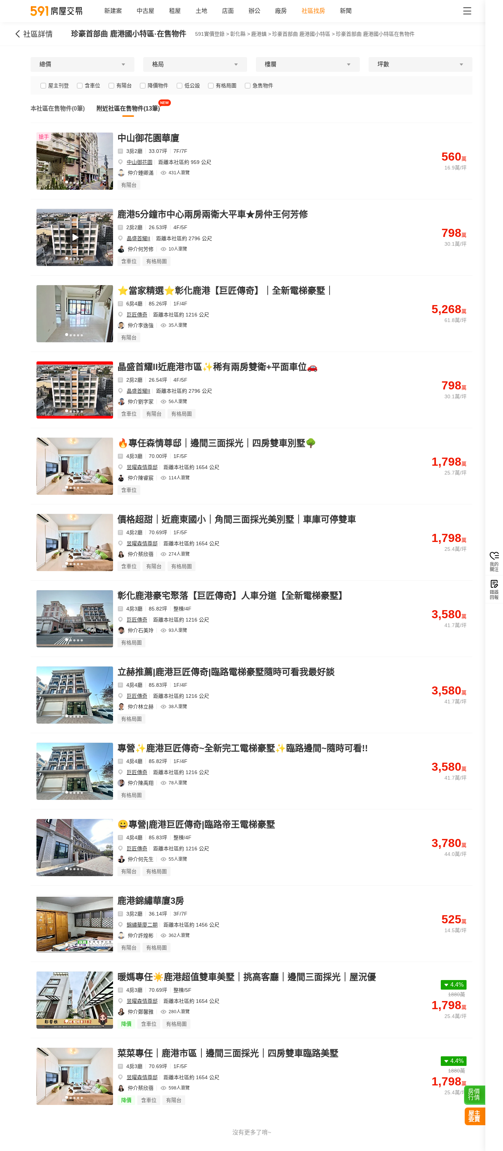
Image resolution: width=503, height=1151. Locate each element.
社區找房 (313, 11)
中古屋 (145, 11)
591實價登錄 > (212, 34)
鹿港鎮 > (261, 34)
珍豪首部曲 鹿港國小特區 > (303, 34)
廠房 (281, 11)
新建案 (113, 11)
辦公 (254, 11)
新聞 (346, 11)
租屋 (175, 11)
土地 (201, 11)
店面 (228, 11)
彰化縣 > (240, 34)
